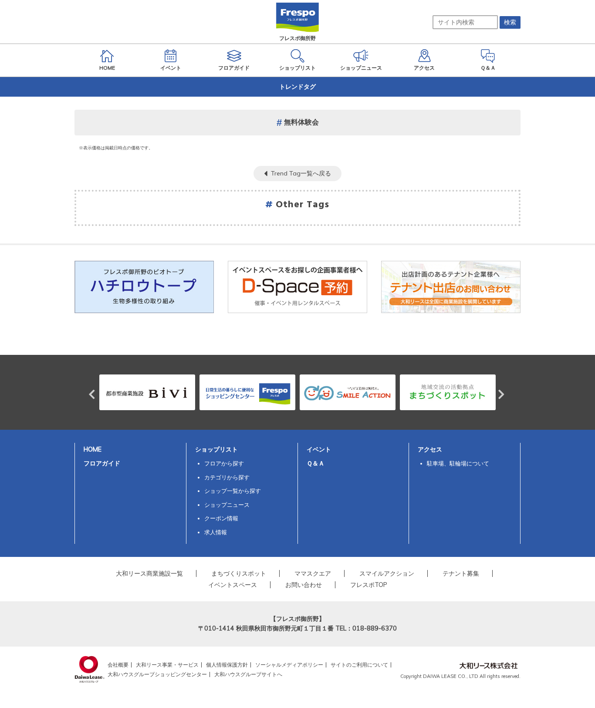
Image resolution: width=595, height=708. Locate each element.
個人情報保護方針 (227, 664)
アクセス (430, 449)
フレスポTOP (368, 585)
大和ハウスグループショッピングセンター (157, 674)
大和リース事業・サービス (167, 664)
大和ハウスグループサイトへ (248, 674)
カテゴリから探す (227, 477)
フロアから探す (224, 463)
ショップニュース (227, 504)
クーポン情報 (221, 518)
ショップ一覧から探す (232, 490)
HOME (92, 449)
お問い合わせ (303, 585)
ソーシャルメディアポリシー (289, 664)
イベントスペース (232, 585)
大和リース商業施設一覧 (149, 573)
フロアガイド (102, 463)
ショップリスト (216, 449)
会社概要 (118, 664)
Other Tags (303, 204)
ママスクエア (312, 573)
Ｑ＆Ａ (316, 463)
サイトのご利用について (359, 664)
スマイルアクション (386, 573)
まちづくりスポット (238, 573)
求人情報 (215, 532)
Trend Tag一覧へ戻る (301, 173)
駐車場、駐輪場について (458, 463)
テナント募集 (461, 573)
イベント (319, 449)
